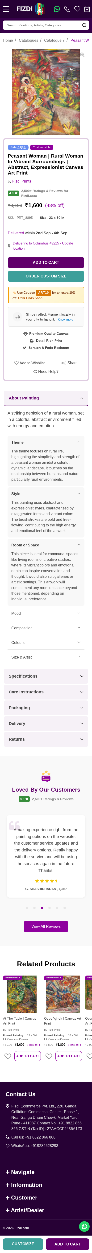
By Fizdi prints (11, 1029)
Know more (65, 319)
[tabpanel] (46, 856)
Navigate (22, 1172)
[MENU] (6, 9)
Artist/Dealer (27, 1210)
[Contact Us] (68, 9)
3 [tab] (42, 908)
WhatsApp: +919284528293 (34, 1146)
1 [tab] (27, 908)
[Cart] (87, 9)
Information (26, 1185)
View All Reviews (46, 926)
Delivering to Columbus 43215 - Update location (43, 245)
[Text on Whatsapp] (57, 9)
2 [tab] (34, 908)
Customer (24, 1197)
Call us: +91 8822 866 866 (33, 1137)
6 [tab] (65, 908)
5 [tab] (57, 908)
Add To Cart (27, 1056)
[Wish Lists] (77, 9)
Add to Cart (46, 262)
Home (8, 40)
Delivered (16, 233)
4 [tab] (50, 908)
